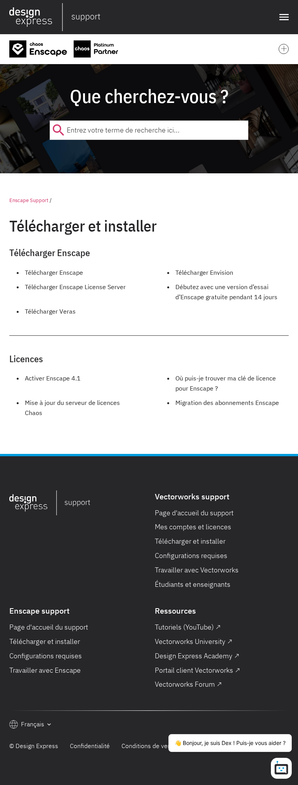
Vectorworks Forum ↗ (188, 684)
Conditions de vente (149, 746)
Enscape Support (29, 200)
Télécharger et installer (190, 541)
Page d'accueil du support (194, 512)
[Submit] (58, 130)
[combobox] (149, 130)
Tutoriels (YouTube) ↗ (188, 627)
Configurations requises (191, 555)
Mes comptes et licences (193, 526)
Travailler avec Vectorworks (197, 569)
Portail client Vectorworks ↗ (197, 670)
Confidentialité (90, 746)
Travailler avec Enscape (45, 670)
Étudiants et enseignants (192, 584)
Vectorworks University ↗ (193, 641)
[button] (282, 17)
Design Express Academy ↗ (197, 655)
